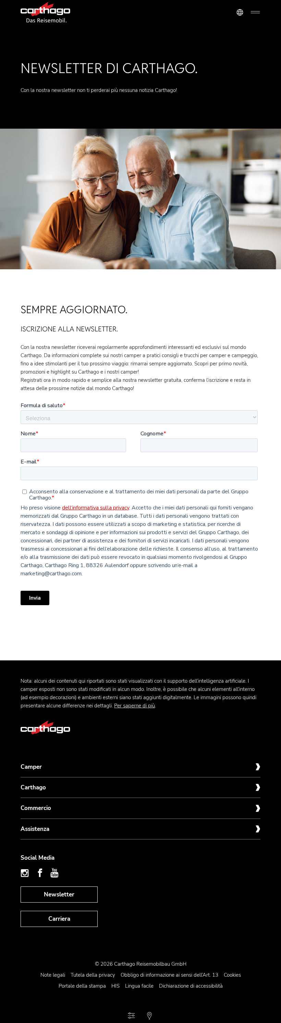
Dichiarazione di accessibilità (191, 986)
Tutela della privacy (93, 975)
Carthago (33, 787)
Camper (31, 767)
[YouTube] (54, 873)
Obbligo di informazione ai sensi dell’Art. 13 (169, 975)
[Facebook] (40, 873)
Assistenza (35, 829)
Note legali (52, 975)
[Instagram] (26, 873)
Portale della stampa (82, 986)
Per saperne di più (134, 705)
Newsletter (59, 894)
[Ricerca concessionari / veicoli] (149, 1016)
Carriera (59, 919)
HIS (115, 986)
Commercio (36, 808)
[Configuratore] (131, 1016)
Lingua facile (139, 986)
